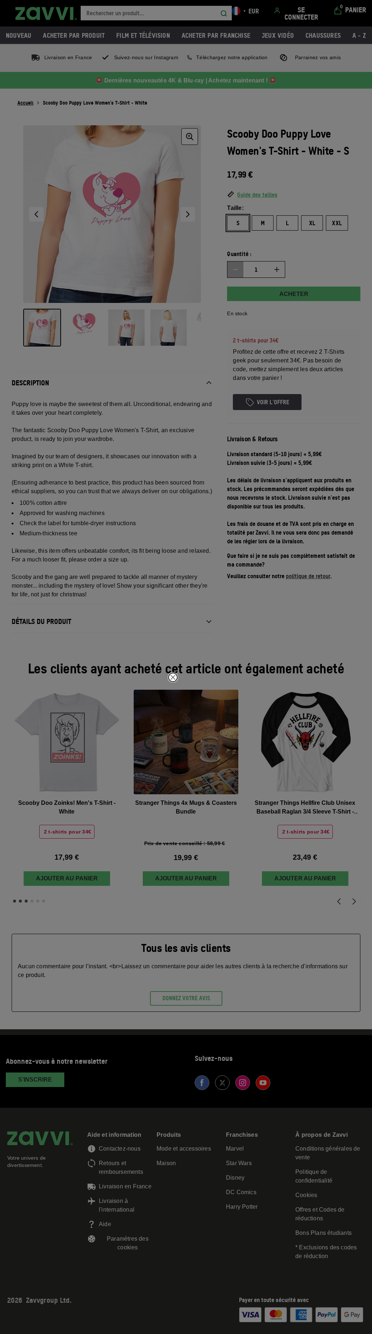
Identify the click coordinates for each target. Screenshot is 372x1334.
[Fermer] (173, 677)
